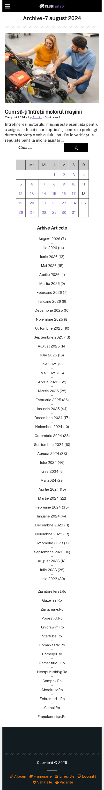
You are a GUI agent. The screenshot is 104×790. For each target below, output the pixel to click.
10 (73, 184)
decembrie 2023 (49, 525)
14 (44, 194)
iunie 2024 (50, 471)
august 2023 (49, 561)
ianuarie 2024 (48, 516)
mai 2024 (48, 480)
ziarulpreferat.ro (52, 591)
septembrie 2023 (49, 552)
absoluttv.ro (52, 690)
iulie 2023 (48, 570)
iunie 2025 (48, 364)
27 (32, 212)
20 (32, 203)
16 (64, 194)
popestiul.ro (52, 618)
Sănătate (44, 782)
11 (83, 184)
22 (54, 203)
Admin (37, 117)
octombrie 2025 (49, 328)
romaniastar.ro (52, 645)
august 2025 (49, 346)
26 (21, 212)
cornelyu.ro (52, 654)
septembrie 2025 (48, 337)
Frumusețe (42, 776)
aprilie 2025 (48, 382)
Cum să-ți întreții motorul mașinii (43, 112)
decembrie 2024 (48, 418)
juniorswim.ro (52, 627)
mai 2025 (48, 373)
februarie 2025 (48, 400)
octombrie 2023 (49, 543)
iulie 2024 (48, 462)
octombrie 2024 (48, 436)
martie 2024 (48, 498)
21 (44, 203)
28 (44, 212)
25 (83, 203)
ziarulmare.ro (52, 609)
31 (74, 212)
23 (64, 203)
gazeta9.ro (52, 600)
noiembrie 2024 (48, 427)
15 (54, 194)
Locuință (88, 776)
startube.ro (52, 636)
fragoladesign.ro (52, 717)
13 (32, 194)
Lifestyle (66, 776)
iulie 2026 (48, 248)
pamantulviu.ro (52, 663)
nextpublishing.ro (52, 672)
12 (20, 194)
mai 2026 (49, 266)
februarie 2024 (48, 507)
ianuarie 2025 (48, 409)
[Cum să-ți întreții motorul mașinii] (52, 68)
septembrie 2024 (49, 445)
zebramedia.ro (52, 699)
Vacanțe (66, 782)
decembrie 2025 (49, 310)
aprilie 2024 (48, 489)
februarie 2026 (49, 292)
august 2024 (48, 453)
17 (74, 194)
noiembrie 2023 (48, 534)
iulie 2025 (48, 355)
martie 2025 (48, 391)
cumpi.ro (52, 708)
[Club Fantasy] (52, 6)
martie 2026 (49, 283)
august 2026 (49, 239)
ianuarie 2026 (49, 301)
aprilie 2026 (49, 275)
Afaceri (19, 776)
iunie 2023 (48, 579)
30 (64, 212)
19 (20, 203)
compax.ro (52, 681)
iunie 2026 (49, 257)
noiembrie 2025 (49, 319)
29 (54, 212)
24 (73, 203)
